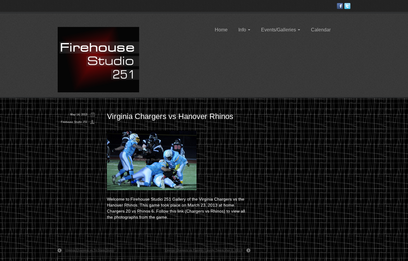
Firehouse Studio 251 (74, 121)
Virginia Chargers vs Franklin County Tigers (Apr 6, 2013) (204, 250)
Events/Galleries (279, 29)
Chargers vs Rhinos (205, 211)
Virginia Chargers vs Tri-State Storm (89, 250)
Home (221, 29)
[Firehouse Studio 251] (98, 59)
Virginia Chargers (215, 199)
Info (242, 29)
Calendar (321, 29)
